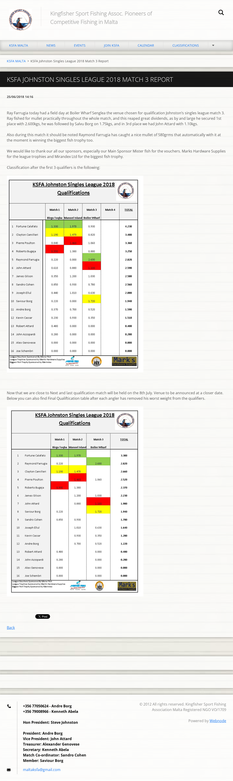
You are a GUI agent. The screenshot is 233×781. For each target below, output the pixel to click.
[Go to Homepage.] (20, 15)
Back (11, 627)
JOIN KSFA (111, 45)
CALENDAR (146, 45)
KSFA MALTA (18, 45)
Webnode (218, 720)
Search (221, 13)
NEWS (51, 45)
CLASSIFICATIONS (185, 45)
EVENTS (80, 45)
